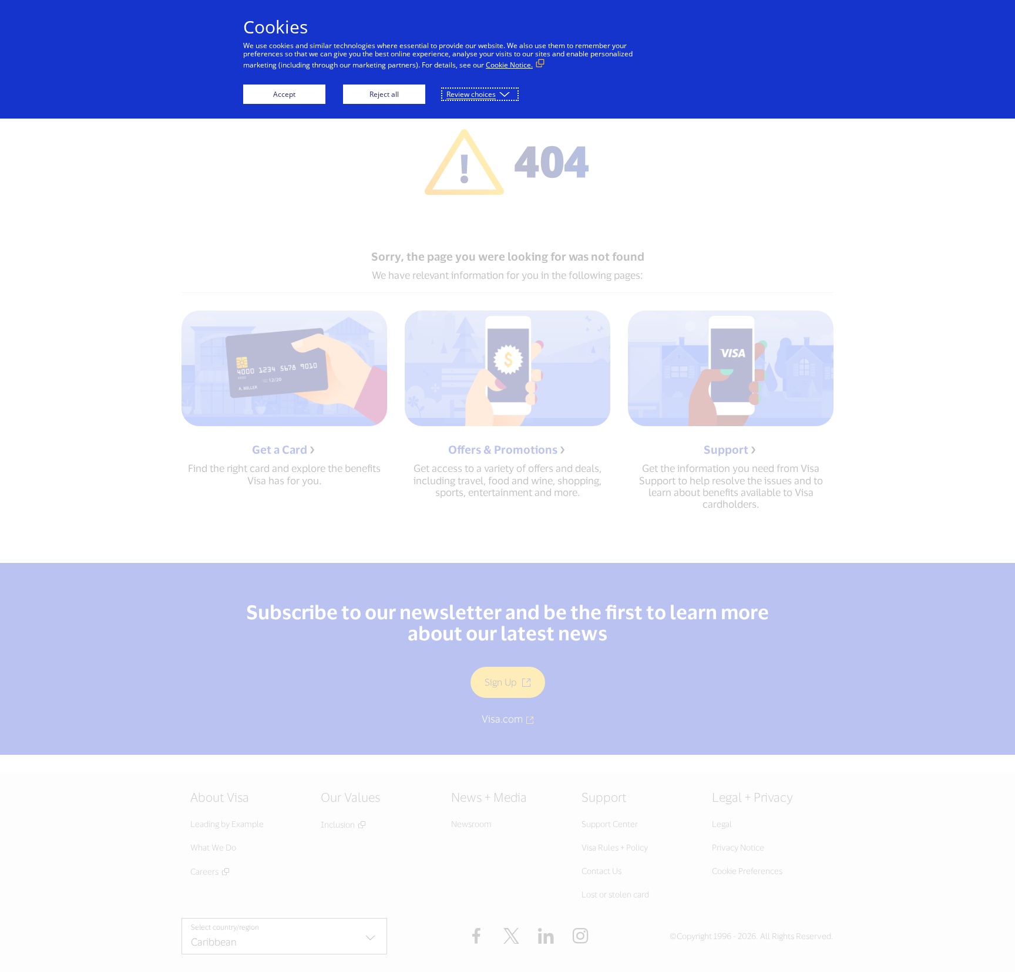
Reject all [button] (384, 94)
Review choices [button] (471, 94)
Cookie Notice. (509, 65)
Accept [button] (284, 94)
